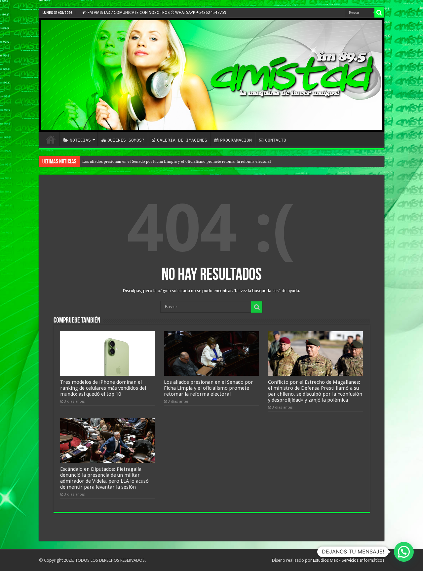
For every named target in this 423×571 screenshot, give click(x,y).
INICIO (50, 139)
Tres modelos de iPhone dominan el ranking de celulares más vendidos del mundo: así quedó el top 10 (103, 388)
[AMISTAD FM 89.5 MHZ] (211, 75)
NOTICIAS (80, 140)
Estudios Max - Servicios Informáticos (348, 560)
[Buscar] (379, 13)
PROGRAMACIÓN (236, 140)
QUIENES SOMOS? (125, 140)
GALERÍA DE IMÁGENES (182, 140)
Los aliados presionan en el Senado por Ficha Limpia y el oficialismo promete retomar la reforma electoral (176, 161)
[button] (404, 552)
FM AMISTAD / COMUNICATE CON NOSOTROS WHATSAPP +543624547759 (156, 12)
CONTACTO (275, 140)
